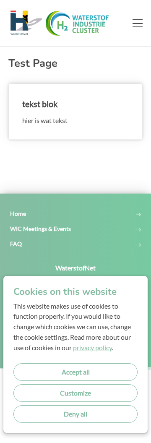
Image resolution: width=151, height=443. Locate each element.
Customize (75, 393)
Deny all (75, 414)
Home (18, 213)
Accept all (76, 372)
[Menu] (134, 23)
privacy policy (92, 347)
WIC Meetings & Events (40, 228)
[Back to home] (67, 23)
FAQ (16, 244)
